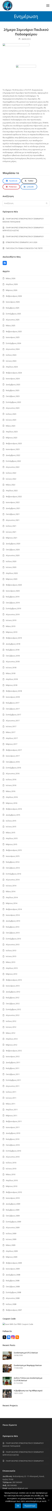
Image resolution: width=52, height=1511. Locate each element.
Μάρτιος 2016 (11, 803)
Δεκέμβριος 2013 (13, 921)
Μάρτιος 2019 (11, 632)
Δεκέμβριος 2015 (13, 815)
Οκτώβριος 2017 (13, 709)
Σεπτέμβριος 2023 (13, 402)
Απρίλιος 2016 (12, 797)
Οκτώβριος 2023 (13, 396)
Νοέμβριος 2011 (12, 1068)
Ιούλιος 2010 (11, 1162)
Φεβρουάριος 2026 (14, 296)
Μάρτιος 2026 (11, 290)
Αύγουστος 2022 (12, 467)
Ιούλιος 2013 (11, 950)
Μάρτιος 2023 (11, 437)
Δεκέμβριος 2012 (13, 991)
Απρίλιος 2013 (12, 968)
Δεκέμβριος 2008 (13, 1274)
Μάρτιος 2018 (11, 685)
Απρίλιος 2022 (12, 490)
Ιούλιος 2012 (11, 1021)
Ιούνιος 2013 (11, 956)
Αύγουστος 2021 (12, 520)
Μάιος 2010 (10, 1174)
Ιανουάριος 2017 (13, 756)
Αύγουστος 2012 (12, 1015)
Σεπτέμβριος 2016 (13, 767)
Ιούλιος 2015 (11, 820)
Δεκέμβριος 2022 (13, 455)
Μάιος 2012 (10, 1033)
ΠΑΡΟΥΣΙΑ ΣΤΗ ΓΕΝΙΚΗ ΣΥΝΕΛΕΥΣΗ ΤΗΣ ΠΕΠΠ (24, 248)
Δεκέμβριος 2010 (13, 1133)
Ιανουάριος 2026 (13, 302)
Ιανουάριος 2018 (13, 697)
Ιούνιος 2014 (11, 885)
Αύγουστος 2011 (12, 1086)
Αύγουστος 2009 (12, 1227)
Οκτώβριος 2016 (13, 762)
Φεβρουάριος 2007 (14, 1310)
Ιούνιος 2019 (11, 620)
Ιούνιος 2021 (11, 532)
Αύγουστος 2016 (12, 773)
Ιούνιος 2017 (11, 726)
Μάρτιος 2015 (11, 844)
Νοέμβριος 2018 (12, 649)
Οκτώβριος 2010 (13, 1145)
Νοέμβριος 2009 (12, 1210)
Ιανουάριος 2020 (13, 591)
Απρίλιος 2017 (12, 738)
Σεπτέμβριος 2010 (13, 1151)
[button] (47, 5)
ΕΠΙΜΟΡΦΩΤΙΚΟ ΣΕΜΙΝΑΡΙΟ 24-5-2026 (21, 242)
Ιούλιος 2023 (11, 414)
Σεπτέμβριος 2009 (13, 1221)
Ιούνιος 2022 (11, 479)
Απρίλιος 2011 (12, 1109)
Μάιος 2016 (10, 791)
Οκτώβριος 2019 (13, 602)
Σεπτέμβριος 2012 (13, 1009)
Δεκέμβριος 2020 (13, 543)
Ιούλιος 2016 (11, 779)
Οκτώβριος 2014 (13, 868)
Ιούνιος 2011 (11, 1098)
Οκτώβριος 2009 (13, 1215)
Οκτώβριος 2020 (13, 549)
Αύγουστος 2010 (12, 1157)
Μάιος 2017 (10, 732)
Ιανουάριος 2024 (13, 378)
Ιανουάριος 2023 (13, 449)
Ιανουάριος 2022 (13, 502)
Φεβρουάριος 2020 (14, 585)
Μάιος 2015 (10, 832)
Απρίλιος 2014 (12, 897)
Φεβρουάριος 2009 (14, 1263)
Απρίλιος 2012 (12, 1039)
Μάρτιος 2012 (11, 1045)
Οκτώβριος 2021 (13, 514)
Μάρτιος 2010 (11, 1186)
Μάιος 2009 (10, 1245)
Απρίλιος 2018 (12, 679)
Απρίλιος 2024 (12, 366)
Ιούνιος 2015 (11, 826)
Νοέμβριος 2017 (12, 703)
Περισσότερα (29, 1506)
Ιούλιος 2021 (11, 526)
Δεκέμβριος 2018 (13, 644)
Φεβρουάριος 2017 (14, 750)
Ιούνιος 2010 (11, 1168)
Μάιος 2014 (10, 891)
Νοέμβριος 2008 (12, 1280)
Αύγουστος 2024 (12, 349)
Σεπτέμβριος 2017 (13, 714)
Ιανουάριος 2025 (13, 337)
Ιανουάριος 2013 (13, 986)
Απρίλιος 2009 (12, 1251)
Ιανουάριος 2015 (13, 856)
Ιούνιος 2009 (11, 1239)
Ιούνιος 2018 (11, 667)
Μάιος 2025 (10, 325)
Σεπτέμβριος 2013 (13, 938)
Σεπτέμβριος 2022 (13, 461)
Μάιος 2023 (10, 426)
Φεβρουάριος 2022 (14, 496)
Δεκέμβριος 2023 (13, 384)
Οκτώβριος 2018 (13, 655)
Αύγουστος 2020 (12, 555)
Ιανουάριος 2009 (13, 1268)
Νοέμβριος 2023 (12, 390)
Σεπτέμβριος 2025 (13, 313)
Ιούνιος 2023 (11, 420)
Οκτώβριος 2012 (13, 1003)
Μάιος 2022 (10, 484)
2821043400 (17, 1482)
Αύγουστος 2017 (12, 720)
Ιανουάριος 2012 (13, 1056)
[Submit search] (46, 203)
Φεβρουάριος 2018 (14, 691)
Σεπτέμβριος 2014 (13, 874)
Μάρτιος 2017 (11, 744)
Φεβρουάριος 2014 (14, 909)
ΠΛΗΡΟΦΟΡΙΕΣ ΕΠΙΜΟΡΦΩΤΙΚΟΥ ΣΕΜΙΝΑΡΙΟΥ (25, 236)
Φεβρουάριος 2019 (14, 638)
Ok (18, 1506)
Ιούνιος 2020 (11, 567)
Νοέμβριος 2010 (12, 1139)
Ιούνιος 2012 (11, 1027)
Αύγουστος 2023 (12, 408)
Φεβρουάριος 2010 (14, 1192)
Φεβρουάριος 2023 (14, 443)
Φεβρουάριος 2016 (14, 809)
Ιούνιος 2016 (11, 785)
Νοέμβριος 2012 (12, 997)
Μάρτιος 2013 (11, 974)
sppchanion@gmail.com (18, 1488)
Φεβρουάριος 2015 (14, 850)
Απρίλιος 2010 (12, 1180)
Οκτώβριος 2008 (13, 1286)
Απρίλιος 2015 (12, 838)
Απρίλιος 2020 (12, 573)
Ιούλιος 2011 (11, 1092)
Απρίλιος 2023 (12, 431)
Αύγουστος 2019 (12, 614)
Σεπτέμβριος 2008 (13, 1292)
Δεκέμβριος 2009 (13, 1204)
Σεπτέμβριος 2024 (13, 343)
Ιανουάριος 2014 (13, 915)
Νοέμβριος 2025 (12, 308)
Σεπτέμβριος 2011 (13, 1080)
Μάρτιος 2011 (11, 1115)
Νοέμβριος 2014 (12, 862)
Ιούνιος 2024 (11, 361)
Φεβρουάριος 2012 (14, 1050)
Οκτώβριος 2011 (13, 1074)
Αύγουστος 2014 (12, 879)
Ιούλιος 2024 (11, 355)
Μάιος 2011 (10, 1103)
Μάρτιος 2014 (11, 903)
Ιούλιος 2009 (11, 1233)
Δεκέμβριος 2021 (13, 508)
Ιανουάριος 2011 (13, 1127)
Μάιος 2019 (10, 626)
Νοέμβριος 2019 (12, 596)
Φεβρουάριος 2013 (14, 980)
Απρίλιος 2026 (12, 284)
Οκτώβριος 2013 (13, 932)
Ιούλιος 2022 (11, 473)
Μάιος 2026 (10, 278)
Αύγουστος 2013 (12, 944)
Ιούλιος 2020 (11, 561)
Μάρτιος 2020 (11, 579)
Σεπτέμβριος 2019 (13, 608)
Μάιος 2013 (10, 962)
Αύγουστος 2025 (12, 319)
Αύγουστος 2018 (12, 661)
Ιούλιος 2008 (11, 1304)
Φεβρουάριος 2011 (14, 1121)
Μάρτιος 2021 (11, 537)
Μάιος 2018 (10, 673)
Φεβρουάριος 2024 (14, 372)
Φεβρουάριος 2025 (14, 331)
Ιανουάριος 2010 (13, 1198)
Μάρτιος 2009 (11, 1257)
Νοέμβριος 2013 (12, 927)
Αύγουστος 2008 (12, 1298)
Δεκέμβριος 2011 (13, 1062)
